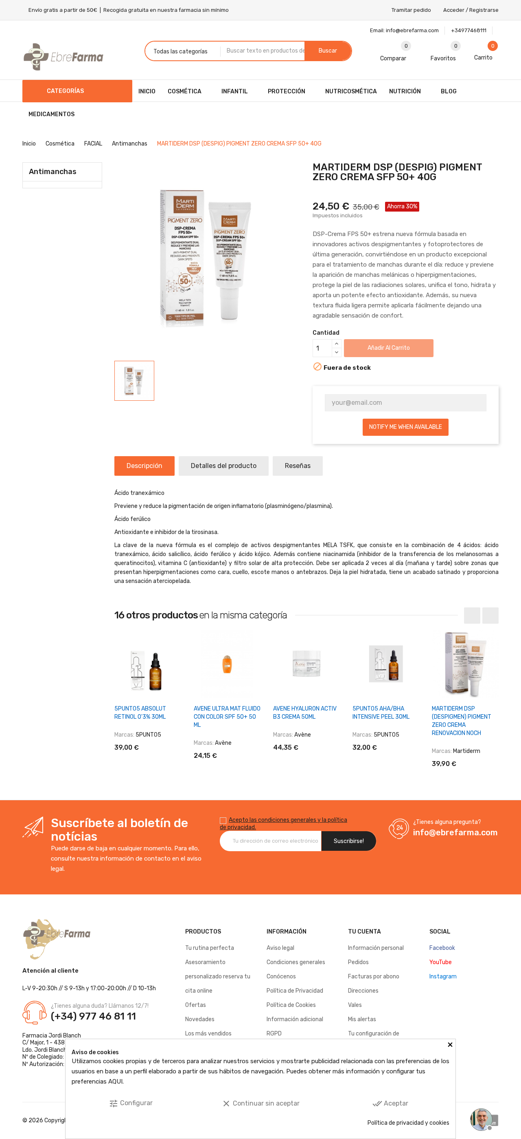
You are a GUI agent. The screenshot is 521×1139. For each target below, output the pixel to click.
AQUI (115, 1081)
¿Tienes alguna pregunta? (447, 822)
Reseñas (298, 466)
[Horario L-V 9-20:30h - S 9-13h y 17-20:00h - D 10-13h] (480, 1118)
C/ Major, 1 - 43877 (46, 1042)
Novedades (200, 1019)
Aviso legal (280, 948)
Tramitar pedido (411, 10)
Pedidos (358, 962)
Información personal (376, 948)
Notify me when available (405, 427)
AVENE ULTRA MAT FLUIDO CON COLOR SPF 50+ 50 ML (227, 716)
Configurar (131, 1103)
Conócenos (281, 976)
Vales (355, 1005)
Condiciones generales (296, 962)
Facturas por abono (373, 976)
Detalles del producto (223, 466)
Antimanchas (53, 171)
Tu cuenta (364, 931)
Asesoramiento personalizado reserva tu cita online (217, 976)
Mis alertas (362, 1019)
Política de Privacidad (295, 990)
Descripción (144, 466)
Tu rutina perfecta (209, 948)
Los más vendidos (208, 1033)
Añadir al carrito (389, 347)
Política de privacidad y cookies (408, 1122)
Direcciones (363, 990)
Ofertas (195, 1005)
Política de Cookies (291, 1005)
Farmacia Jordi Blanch (51, 1035)
